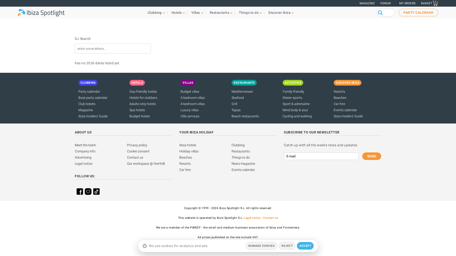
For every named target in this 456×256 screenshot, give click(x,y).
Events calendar (345, 110)
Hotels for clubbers (143, 98)
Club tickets (86, 104)
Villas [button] (195, 12)
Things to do (241, 157)
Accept (305, 245)
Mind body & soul (295, 110)
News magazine (243, 163)
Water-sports (292, 98)
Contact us (135, 157)
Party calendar (89, 91)
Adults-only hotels (142, 104)
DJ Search (83, 39)
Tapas (236, 110)
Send (371, 156)
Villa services (189, 116)
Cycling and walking (297, 116)
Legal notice (83, 163)
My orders (407, 3)
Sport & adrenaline (296, 104)
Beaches (340, 98)
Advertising (83, 157)
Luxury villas (189, 110)
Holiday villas (189, 151)
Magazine (367, 3)
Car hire (339, 104)
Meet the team (85, 145)
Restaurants (241, 151)
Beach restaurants (245, 116)
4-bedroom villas (192, 104)
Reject (287, 245)
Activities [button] (293, 82)
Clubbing (238, 145)
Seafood (238, 98)
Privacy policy (137, 145)
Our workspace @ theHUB (146, 163)
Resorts (339, 91)
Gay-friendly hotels (143, 91)
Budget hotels (139, 116)
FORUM (385, 3)
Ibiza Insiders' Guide (93, 116)
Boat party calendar (93, 98)
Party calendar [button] (418, 12)
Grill (234, 104)
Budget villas (189, 91)
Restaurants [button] (219, 12)
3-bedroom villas (192, 98)
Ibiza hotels (187, 145)
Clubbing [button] (155, 12)
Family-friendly (293, 91)
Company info (85, 151)
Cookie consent (138, 151)
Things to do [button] (249, 12)
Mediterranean (242, 91)
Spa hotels (137, 110)
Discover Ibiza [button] (279, 12)
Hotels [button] (176, 12)
